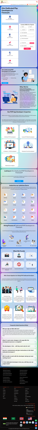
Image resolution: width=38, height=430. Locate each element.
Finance (15, 396)
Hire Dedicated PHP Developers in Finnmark (22, 171)
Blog (3, 396)
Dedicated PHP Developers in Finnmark (24, 226)
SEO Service (21, 378)
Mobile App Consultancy (6, 380)
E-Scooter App (16, 390)
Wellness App (27, 401)
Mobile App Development (6, 370)
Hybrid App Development (23, 373)
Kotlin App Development (6, 378)
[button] (36, 428)
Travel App (26, 399)
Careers (4, 393)
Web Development (22, 383)
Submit (27, 48)
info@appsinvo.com (15, 4)
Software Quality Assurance (24, 377)
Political (26, 390)
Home (4, 388)
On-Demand (27, 388)
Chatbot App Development (23, 370)
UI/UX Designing (22, 380)
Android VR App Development (7, 373)
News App (15, 401)
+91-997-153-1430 (30, 407)
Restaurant (26, 393)
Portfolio (4, 390)
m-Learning (16, 399)
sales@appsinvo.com (22, 4)
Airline (15, 388)
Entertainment (16, 393)
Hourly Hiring (5, 79)
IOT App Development (6, 377)
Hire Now (19, 181)
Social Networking (27, 396)
